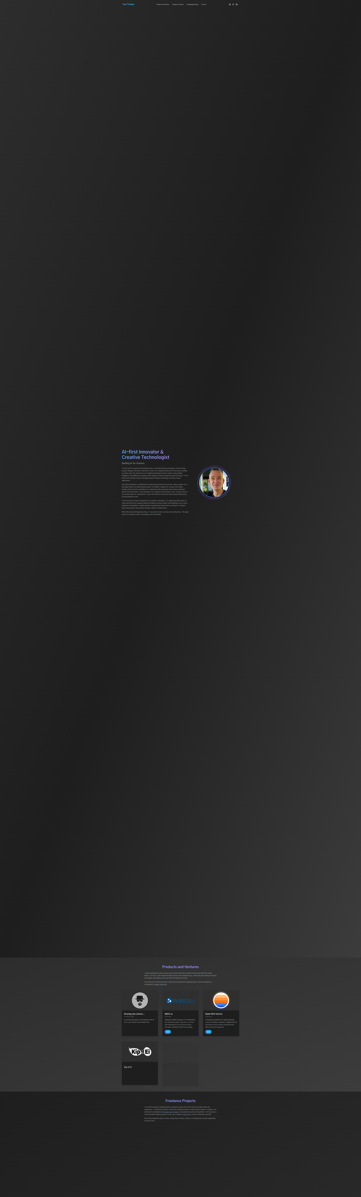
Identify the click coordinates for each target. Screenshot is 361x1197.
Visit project (128, 1189)
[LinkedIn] (230, 4)
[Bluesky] (236, 4)
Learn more (186, 1145)
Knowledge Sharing (192, 4)
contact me (186, 1114)
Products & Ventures (162, 4)
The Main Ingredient (197, 1135)
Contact (203, 4)
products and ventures (171, 1112)
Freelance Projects (178, 4)
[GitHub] (233, 4)
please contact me (160, 984)
